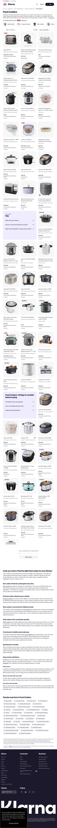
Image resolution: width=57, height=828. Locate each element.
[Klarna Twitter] (29, 792)
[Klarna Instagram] (33, 792)
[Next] (51, 24)
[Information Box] (14, 30)
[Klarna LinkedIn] (25, 792)
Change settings (13, 823)
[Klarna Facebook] (22, 792)
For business (13, 1)
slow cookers (26, 609)
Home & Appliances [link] (18, 8)
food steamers (29, 634)
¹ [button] (10, 56)
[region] (13, 818)
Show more (51, 17)
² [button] (41, 147)
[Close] (25, 810)
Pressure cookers (8, 598)
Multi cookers (6, 622)
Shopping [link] (10, 8)
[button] (42, 4)
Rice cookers (6, 586)
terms (10, 746)
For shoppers (6, 1)
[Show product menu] (52, 12)
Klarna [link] (4, 8)
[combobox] (44, 30)
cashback (5, 663)
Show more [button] (28, 557)
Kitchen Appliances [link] (29, 8)
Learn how (24, 20)
